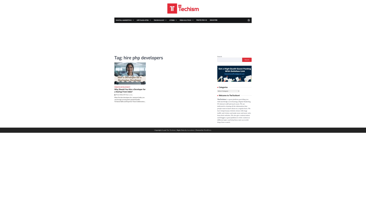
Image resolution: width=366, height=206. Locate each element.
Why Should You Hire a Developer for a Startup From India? (130, 90)
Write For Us (201, 20)
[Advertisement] (183, 37)
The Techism (171, 130)
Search (219, 57)
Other (172, 20)
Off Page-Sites (143, 20)
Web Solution (185, 20)
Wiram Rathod (120, 95)
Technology (159, 20)
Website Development (122, 87)
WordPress (207, 130)
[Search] (248, 20)
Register (213, 20)
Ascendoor (190, 130)
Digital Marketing (124, 20)
